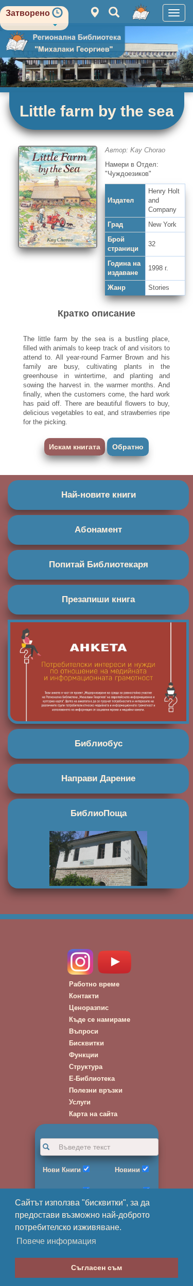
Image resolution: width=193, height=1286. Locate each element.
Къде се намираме (99, 1019)
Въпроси (83, 1031)
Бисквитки (86, 1043)
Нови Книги (62, 1170)
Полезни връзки (95, 1090)
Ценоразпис (89, 1008)
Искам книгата (74, 447)
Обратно (128, 447)
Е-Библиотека (92, 1078)
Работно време (94, 984)
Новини (127, 1170)
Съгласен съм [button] (96, 1267)
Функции (83, 1055)
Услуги (80, 1102)
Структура (85, 1067)
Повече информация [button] (56, 1241)
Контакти (84, 996)
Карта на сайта (93, 1114)
